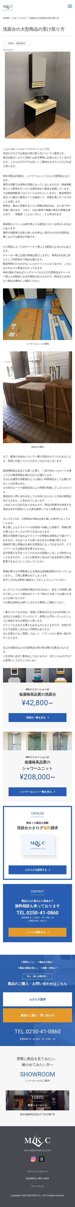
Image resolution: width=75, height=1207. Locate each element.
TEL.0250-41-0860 (37, 1031)
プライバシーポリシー (37, 1171)
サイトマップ (37, 1186)
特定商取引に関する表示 (37, 1178)
